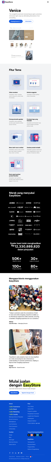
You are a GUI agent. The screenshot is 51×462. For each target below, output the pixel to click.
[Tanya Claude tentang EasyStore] (32, 435)
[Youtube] (21, 453)
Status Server (12, 444)
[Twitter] (18, 453)
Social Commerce (13, 419)
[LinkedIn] (15, 453)
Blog (10, 437)
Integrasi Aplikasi (32, 420)
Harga (10, 435)
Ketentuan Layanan (20, 456)
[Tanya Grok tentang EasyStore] (40, 435)
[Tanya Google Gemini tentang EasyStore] (34, 435)
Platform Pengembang (33, 449)
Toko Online (31, 406)
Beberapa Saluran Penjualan (16, 417)
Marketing (14, 411)
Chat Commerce (13, 426)
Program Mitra (31, 446)
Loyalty (13, 414)
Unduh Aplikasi (32, 423)
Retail (13, 409)
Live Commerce (13, 424)
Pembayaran (31, 418)
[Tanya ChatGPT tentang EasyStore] (29, 435)
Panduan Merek (31, 444)
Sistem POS (30, 409)
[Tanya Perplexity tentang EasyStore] (37, 435)
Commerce (14, 406)
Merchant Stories (13, 442)
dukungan (11, 439)
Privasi (27, 456)
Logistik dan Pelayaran (33, 416)
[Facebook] (10, 453)
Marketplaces (12, 421)
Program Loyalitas (32, 411)
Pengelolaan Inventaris (33, 413)
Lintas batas (12, 428)
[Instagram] (13, 453)
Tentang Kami (31, 442)
